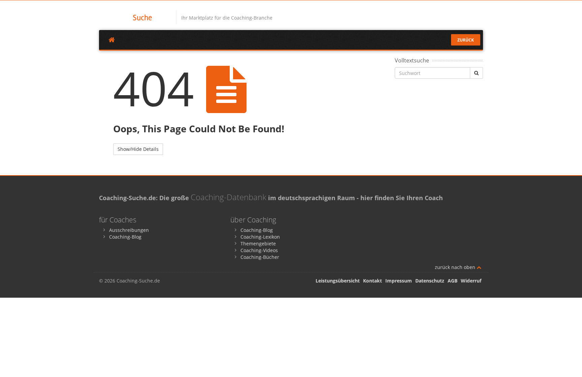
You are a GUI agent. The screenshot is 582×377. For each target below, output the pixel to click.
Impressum (398, 280)
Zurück (465, 40)
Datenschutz (429, 280)
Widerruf (471, 280)
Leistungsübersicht (338, 280)
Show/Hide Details (138, 149)
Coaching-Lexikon (260, 237)
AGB (452, 280)
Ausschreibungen (129, 230)
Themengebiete (258, 243)
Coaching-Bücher (259, 257)
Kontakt (372, 280)
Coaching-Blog (125, 237)
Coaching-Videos (259, 250)
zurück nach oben (456, 267)
